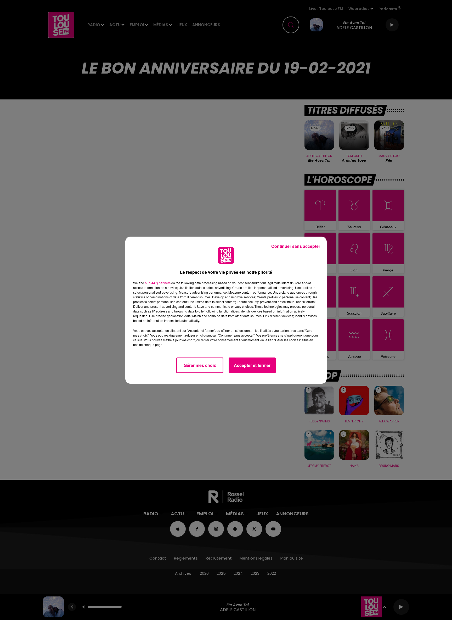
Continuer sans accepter (295, 246)
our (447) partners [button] (158, 283)
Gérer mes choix (200, 365)
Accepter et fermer (252, 365)
